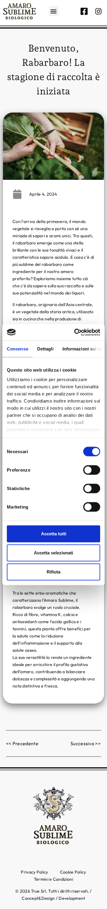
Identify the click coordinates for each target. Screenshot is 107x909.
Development (72, 898)
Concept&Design (38, 898)
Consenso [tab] (17, 348)
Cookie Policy (73, 872)
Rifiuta (53, 571)
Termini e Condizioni (53, 879)
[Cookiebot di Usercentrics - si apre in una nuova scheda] (75, 332)
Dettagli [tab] (45, 348)
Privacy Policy (34, 872)
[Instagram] (98, 11)
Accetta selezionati (53, 552)
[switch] (91, 470)
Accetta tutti (53, 533)
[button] (54, 11)
